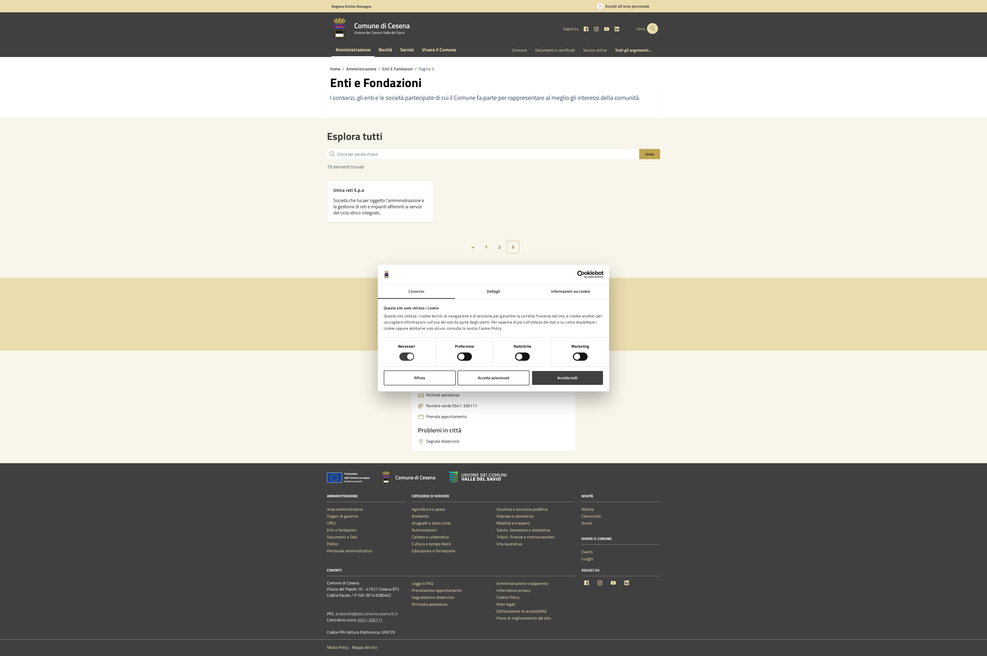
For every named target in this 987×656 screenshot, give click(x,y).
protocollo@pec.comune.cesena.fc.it (367, 614)
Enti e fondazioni (341, 530)
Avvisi (586, 523)
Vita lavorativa (509, 544)
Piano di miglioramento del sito (524, 618)
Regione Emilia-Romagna (351, 6)
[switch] (464, 357)
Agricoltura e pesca (428, 509)
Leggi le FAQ (422, 583)
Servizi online (595, 50)
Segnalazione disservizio (433, 597)
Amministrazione (353, 49)
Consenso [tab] (416, 291)
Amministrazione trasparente (522, 583)
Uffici (331, 523)
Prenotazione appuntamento (437, 590)
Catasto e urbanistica (430, 537)
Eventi (587, 552)
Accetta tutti (567, 378)
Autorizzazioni (424, 530)
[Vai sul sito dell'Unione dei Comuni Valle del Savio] (477, 477)
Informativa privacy (514, 590)
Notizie (587, 509)
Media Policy (338, 647)
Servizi (407, 49)
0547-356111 (370, 620)
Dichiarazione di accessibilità (521, 611)
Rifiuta (419, 378)
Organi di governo (342, 516)
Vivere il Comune (439, 49)
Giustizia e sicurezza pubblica (522, 509)
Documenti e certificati (555, 50)
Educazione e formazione (433, 551)
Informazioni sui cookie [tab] (570, 291)
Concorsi (519, 50)
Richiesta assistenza (429, 604)
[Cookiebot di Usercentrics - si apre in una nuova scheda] (581, 274)
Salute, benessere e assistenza (523, 530)
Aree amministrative (345, 509)
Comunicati (591, 516)
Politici (333, 544)
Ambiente (420, 516)
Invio (649, 154)
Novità (385, 49)
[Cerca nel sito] (652, 28)
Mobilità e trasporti (513, 523)
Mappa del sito (364, 647)
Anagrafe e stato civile (431, 523)
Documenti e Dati (342, 537)
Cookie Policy (508, 597)
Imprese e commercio (515, 516)
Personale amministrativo (349, 551)
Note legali (506, 604)
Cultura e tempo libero (431, 544)
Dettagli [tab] (493, 291)
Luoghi (587, 559)
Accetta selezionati (493, 378)
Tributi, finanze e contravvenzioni (526, 537)
